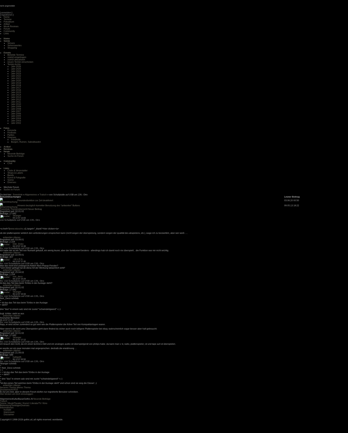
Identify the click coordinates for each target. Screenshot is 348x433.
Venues (11, 43)
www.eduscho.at (17, 228)
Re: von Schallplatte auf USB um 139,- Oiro (22, 248)
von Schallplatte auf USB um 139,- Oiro (20, 220)
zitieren (16, 237)
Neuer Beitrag (35, 209)
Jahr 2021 (16, 78)
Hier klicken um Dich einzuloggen (16, 394)
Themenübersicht (19, 209)
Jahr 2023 (16, 73)
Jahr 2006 (16, 113)
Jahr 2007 (16, 111)
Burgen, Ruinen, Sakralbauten (26, 142)
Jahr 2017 (16, 87)
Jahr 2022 (16, 76)
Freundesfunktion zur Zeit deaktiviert (35, 200)
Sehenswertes (14, 45)
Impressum (9, 412)
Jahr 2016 (16, 90)
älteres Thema (23, 387)
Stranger (17, 215)
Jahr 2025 (16, 69)
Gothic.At (21, 7)
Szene (10, 180)
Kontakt (7, 410)
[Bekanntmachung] (8, 202)
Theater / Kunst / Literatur (26, 403)
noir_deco (18, 276)
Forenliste (18, 194)
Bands (10, 175)
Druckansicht (6, 389)
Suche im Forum (15, 156)
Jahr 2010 (16, 104)
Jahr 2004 (16, 118)
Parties (10, 135)
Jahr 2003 (16, 120)
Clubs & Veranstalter (17, 170)
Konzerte (11, 130)
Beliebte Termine (15, 55)
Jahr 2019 (16, 83)
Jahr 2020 (16, 80)
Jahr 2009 (16, 106)
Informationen (7, 407)
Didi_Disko (18, 244)
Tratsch (43, 194)
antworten (8, 237)
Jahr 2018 (16, 85)
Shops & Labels (15, 173)
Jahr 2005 (16, 116)
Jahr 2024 (16, 71)
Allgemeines (31, 194)
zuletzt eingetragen (16, 57)
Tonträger (16, 405)
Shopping (12, 48)
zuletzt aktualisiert (16, 59)
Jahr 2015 (16, 92)
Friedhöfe (15, 139)
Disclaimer (9, 414)
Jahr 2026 (16, 66)
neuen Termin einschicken (20, 62)
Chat (9, 163)
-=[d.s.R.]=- (18, 259)
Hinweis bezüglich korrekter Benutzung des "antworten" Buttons (48, 205)
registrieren (6, 15)
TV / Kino (42, 403)
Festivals (11, 132)
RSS (15, 389)
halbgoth (17, 357)
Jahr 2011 (16, 102)
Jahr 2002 (16, 123)
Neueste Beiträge (16, 153)
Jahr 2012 (16, 99)
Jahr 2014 (16, 95)
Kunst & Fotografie (16, 177)
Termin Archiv (14, 64)
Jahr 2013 (16, 97)
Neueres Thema (8, 387)
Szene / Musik (7, 403)
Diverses (11, 137)
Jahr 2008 (16, 109)
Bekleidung (5, 405)
